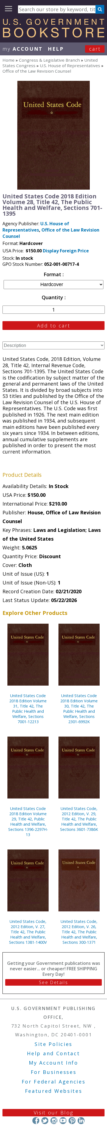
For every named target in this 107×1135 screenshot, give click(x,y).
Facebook (35, 1120)
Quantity (53, 297)
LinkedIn (81, 1120)
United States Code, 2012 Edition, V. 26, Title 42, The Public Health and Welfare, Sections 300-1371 (79, 932)
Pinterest (72, 1120)
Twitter (44, 1120)
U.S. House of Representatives (70, 65)
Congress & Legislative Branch (49, 60)
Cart (95, 48)
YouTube (63, 1120)
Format (53, 274)
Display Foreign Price (66, 251)
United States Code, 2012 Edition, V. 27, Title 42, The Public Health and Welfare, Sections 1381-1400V (28, 932)
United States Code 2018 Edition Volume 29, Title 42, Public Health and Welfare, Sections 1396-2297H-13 (28, 821)
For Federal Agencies (54, 1081)
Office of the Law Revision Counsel (36, 71)
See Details (53, 982)
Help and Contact (53, 1053)
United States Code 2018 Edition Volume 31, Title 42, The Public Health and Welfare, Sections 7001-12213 (28, 708)
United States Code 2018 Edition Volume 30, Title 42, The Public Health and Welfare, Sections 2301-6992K (79, 708)
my (22, 48)
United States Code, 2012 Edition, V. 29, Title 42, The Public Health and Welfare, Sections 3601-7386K (79, 819)
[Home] (53, 35)
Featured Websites (53, 1091)
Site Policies (53, 1044)
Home (8, 60)
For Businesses (54, 1072)
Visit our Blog (54, 1112)
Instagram (53, 1120)
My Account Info (53, 1062)
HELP (56, 48)
